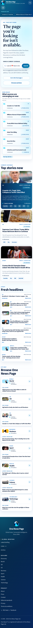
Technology (13, 499)
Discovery (4, 559)
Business (12, 431)
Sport (11, 448)
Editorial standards (6, 600)
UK (10, 399)
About (2, 591)
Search (25, 66)
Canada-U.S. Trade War (7, 14)
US (10, 415)
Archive (3, 550)
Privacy (3, 603)
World (11, 381)
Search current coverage (11, 61)
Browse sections (16, 83)
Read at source (28, 298)
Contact (3, 597)
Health (11, 466)
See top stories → (7, 157)
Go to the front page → (16, 78)
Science (12, 482)
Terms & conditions (6, 606)
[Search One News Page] (30, 3)
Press (2, 594)
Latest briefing (5, 542)
